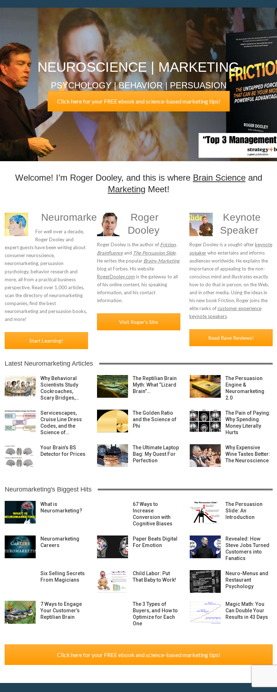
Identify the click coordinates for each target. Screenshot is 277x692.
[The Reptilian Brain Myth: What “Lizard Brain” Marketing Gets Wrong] (112, 386)
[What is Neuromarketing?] (20, 512)
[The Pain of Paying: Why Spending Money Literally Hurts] (205, 421)
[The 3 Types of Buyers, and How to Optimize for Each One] (112, 612)
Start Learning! (46, 341)
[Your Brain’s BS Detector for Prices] (20, 455)
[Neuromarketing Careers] (20, 547)
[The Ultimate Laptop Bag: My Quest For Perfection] (112, 455)
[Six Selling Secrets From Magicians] (20, 581)
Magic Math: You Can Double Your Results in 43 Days (246, 610)
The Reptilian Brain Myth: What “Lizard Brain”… (155, 384)
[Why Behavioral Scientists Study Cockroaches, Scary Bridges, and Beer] (20, 386)
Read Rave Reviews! (231, 338)
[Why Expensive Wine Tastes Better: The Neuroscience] (205, 455)
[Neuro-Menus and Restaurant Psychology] (205, 581)
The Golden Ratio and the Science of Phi (154, 419)
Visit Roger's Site (138, 322)
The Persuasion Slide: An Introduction (244, 510)
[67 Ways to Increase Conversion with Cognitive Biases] (112, 512)
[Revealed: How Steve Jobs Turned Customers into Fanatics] (205, 547)
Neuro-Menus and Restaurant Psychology (246, 579)
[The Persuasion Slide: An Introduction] (205, 512)
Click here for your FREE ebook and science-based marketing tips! (138, 101)
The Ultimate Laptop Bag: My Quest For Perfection (156, 454)
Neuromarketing (77, 217)
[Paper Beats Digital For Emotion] (112, 547)
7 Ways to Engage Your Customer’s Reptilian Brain (61, 610)
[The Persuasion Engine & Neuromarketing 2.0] (205, 386)
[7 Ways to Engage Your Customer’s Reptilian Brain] (20, 612)
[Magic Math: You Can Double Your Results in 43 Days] (205, 612)
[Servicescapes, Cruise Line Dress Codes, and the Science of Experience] (20, 421)
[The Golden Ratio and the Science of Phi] (112, 421)
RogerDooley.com (116, 276)
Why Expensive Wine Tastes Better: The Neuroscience (247, 454)
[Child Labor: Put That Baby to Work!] (112, 581)
